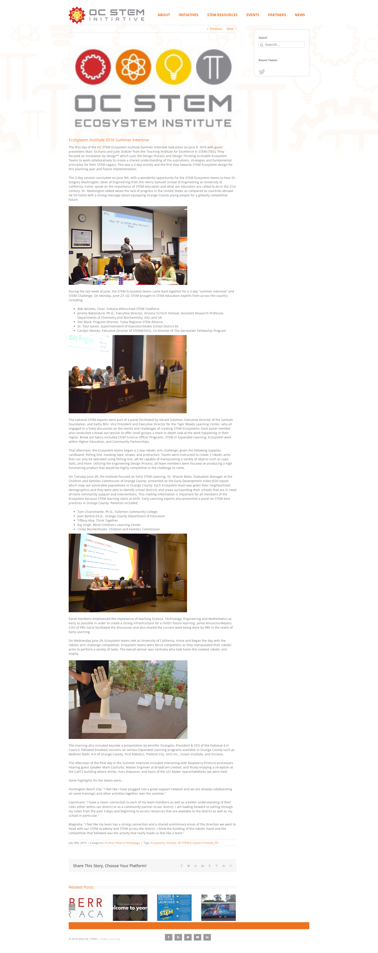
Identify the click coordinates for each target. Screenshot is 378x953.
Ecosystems (158, 843)
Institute (171, 843)
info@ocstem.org (110, 939)
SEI (216, 843)
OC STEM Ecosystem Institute (195, 843)
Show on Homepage (127, 843)
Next (230, 29)
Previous (216, 29)
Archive (109, 843)
